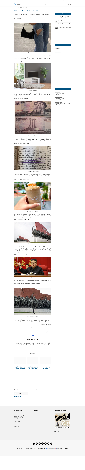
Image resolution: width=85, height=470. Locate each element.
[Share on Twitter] (9, 20)
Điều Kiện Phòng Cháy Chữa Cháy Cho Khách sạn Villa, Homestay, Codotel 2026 (19, 367)
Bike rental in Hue (17, 423)
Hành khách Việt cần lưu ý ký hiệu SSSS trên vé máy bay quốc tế (45, 367)
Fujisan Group (64, 95)
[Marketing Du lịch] (18, 4)
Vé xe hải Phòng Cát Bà (58, 102)
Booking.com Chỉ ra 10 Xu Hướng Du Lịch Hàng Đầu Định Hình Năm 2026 (33, 367)
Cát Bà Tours (56, 430)
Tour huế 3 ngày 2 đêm (58, 97)
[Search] (68, 4)
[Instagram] (40, 443)
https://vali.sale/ (16, 420)
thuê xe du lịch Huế (60, 98)
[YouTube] (48, 443)
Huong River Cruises (43, 345)
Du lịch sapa (16, 417)
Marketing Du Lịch (17, 413)
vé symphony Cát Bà (58, 99)
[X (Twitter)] (37, 443)
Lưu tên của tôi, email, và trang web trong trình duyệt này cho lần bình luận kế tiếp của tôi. (31, 389)
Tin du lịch (61, 4)
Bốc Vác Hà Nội (56, 431)
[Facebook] (34, 443)
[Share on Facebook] (9, 18)
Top (42, 452)
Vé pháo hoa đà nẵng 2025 (59, 100)
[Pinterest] (9, 23)
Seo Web (51, 4)
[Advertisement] (63, 38)
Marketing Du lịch (41, 448)
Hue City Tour (57, 105)
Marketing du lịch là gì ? (31, 4)
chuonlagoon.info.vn (32, 347)
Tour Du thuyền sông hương (59, 93)
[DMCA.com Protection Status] (58, 52)
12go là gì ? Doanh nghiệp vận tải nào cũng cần (64, 30)
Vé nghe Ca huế (57, 104)
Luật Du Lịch (39, 4)
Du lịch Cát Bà (57, 94)
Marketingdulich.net (33, 339)
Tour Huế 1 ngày (57, 92)
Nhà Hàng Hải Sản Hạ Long (59, 103)
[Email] (9, 25)
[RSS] (45, 443)
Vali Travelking (16, 418)
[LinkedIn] (50, 332)
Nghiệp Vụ (45, 4)
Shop (56, 4)
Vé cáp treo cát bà (17, 421)
